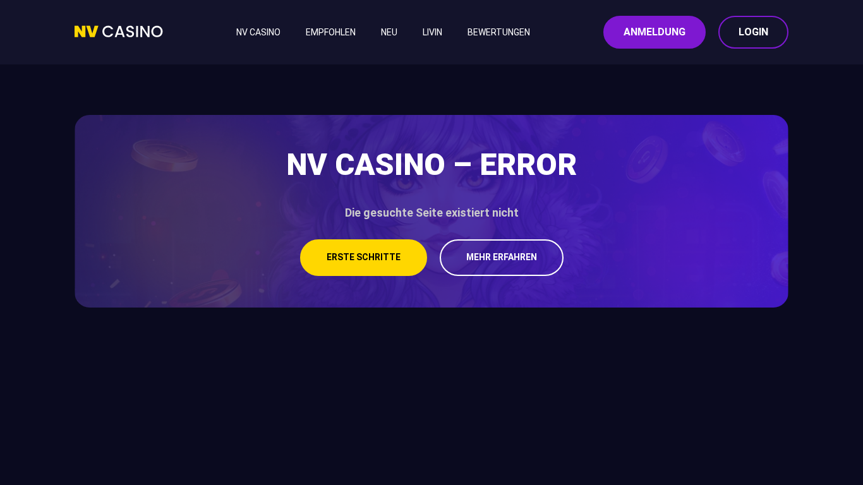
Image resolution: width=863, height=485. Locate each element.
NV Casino (258, 32)
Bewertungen (499, 32)
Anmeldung (654, 32)
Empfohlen (331, 32)
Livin (432, 32)
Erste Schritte (364, 257)
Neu (389, 32)
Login (753, 32)
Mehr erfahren (501, 257)
